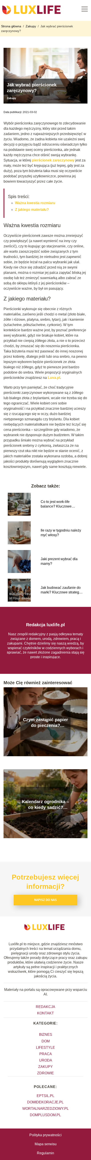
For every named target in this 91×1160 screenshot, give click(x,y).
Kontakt (45, 1013)
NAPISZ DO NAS (45, 900)
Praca (45, 1054)
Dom (46, 1041)
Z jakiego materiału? (32, 209)
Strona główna (11, 26)
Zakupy (31, 26)
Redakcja (45, 1007)
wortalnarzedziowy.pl (45, 1108)
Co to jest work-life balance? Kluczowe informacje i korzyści (56, 504)
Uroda (45, 1060)
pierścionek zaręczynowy (53, 160)
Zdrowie (45, 1073)
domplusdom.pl (45, 1115)
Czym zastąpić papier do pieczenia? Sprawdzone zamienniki (45, 722)
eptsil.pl (45, 1096)
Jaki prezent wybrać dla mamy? (59, 561)
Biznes (45, 1034)
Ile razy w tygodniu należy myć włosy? (61, 532)
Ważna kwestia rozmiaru (35, 203)
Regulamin (45, 1153)
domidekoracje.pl (45, 1102)
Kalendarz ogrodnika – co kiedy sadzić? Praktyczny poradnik (45, 804)
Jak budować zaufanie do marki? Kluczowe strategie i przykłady (61, 590)
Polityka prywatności (45, 1135)
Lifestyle (45, 1047)
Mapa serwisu (46, 1144)
